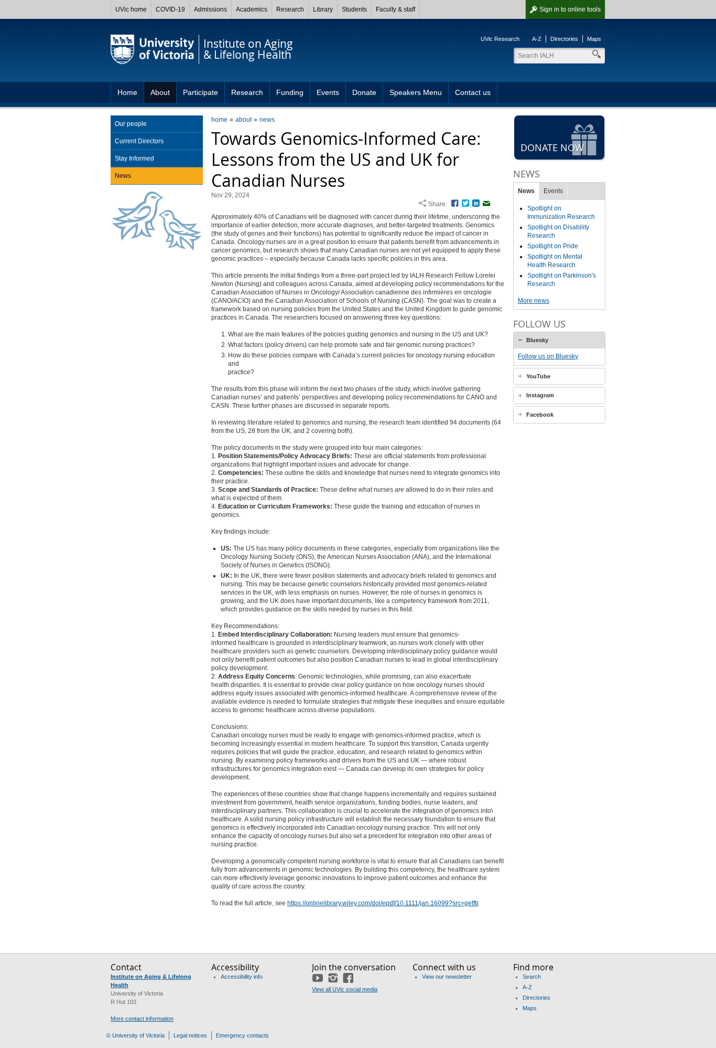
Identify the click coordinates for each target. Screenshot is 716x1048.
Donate (364, 92)
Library (323, 9)
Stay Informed (134, 158)
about (243, 119)
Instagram (540, 395)
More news (533, 300)
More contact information (142, 1018)
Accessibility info (242, 976)
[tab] (559, 340)
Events (328, 92)
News (123, 175)
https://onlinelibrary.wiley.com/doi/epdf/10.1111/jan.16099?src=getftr (382, 903)
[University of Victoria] (152, 49)
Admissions (210, 9)
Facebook (540, 414)
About (160, 92)
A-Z (536, 39)
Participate (200, 92)
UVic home (131, 9)
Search (532, 976)
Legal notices (190, 1035)
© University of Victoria (135, 1035)
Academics (251, 9)
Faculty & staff (395, 9)
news (267, 119)
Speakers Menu (415, 92)
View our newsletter (447, 976)
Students (354, 9)
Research (290, 9)
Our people (131, 124)
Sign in (570, 9)
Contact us (473, 92)
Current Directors (139, 141)
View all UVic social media (344, 989)
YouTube (538, 376)
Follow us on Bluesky (548, 356)
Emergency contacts (242, 1035)
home (219, 119)
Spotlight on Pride (552, 246)
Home (127, 92)
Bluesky (537, 340)
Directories (564, 39)
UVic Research (500, 39)
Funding (289, 92)
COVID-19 (170, 9)
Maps (594, 39)
